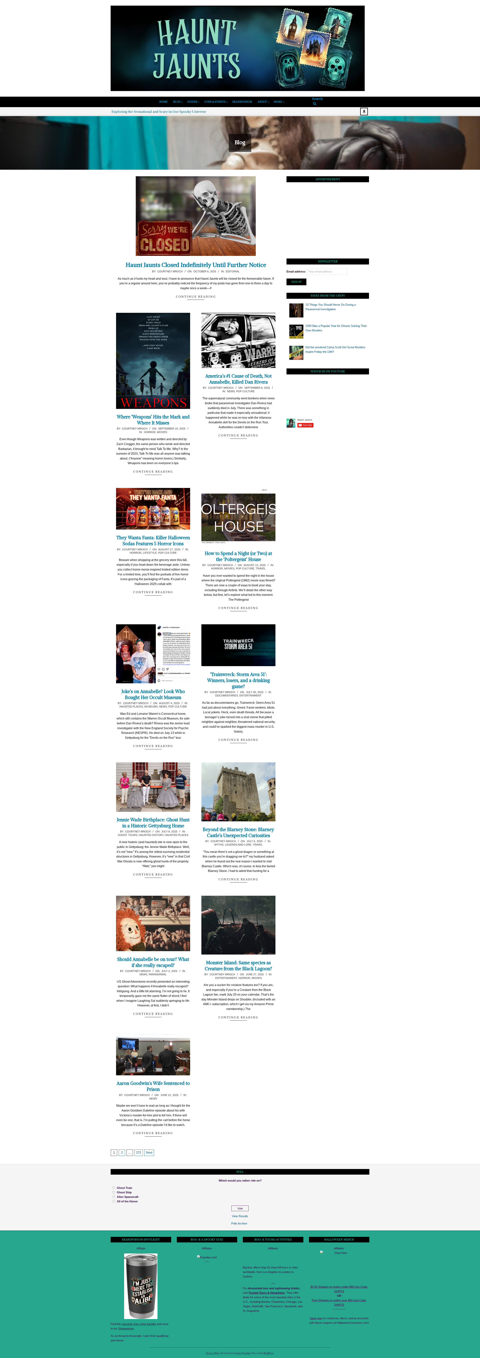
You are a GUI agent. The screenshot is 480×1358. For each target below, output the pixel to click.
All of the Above (127, 1201)
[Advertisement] (327, 221)
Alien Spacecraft (127, 1196)
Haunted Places (131, 706)
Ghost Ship (124, 1192)
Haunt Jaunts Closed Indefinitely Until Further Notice (196, 264)
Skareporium (126, 1328)
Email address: (296, 271)
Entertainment (250, 695)
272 (138, 1152)
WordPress (268, 1352)
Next (149, 1152)
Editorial (233, 271)
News (231, 391)
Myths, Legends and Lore (232, 844)
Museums (151, 706)
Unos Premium (243, 1352)
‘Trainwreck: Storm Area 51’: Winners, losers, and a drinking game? (238, 680)
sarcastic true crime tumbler (139, 1324)
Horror (149, 432)
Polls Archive (239, 1223)
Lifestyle (150, 552)
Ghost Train (124, 1187)
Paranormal (158, 974)
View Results (240, 1216)
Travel (261, 568)
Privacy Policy (213, 1352)
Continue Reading (196, 296)
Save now (316, 1318)
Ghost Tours (127, 835)
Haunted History (151, 835)
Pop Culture (245, 391)
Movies (162, 432)
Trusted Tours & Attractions (266, 1292)
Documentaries (226, 695)
